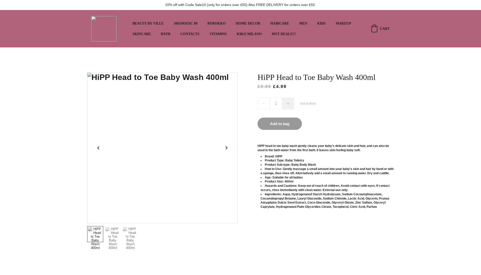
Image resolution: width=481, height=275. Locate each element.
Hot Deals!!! (284, 34)
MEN (303, 23)
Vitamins (218, 34)
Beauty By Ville (148, 23)
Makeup (343, 23)
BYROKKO (216, 23)
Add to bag (279, 124)
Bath (165, 34)
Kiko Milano (249, 34)
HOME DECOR (248, 23)
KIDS (321, 23)
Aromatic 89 (185, 23)
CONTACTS (189, 34)
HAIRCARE (279, 23)
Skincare (142, 34)
